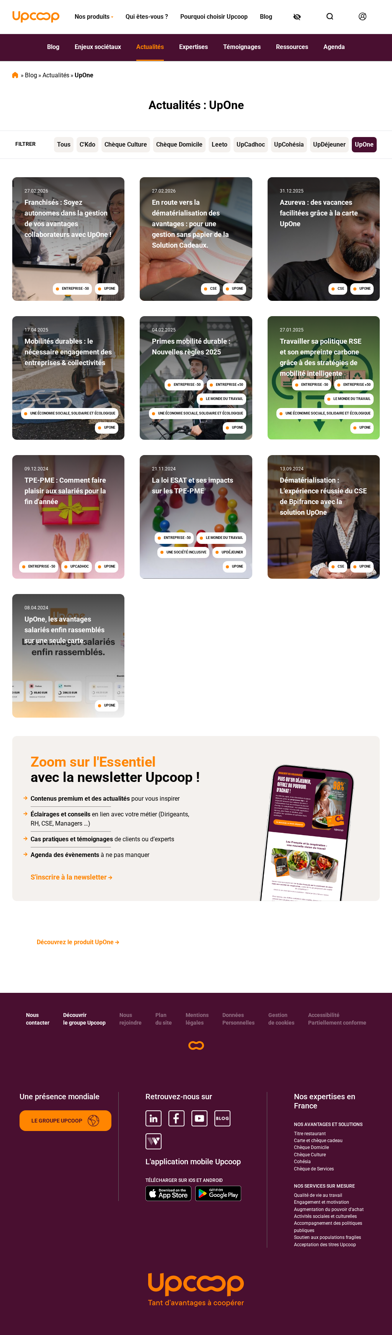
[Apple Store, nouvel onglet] (168, 1193)
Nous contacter (37, 1019)
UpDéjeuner (329, 144)
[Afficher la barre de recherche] (330, 16)
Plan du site (163, 1019)
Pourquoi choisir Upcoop (214, 16)
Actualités (150, 47)
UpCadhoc (251, 144)
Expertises (193, 47)
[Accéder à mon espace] (363, 16)
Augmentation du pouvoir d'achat (329, 1209)
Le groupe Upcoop (56, 1121)
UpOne (364, 144)
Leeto (219, 144)
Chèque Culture (126, 144)
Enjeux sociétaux (98, 47)
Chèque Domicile (179, 144)
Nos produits (92, 16)
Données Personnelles (238, 1019)
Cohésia (302, 1161)
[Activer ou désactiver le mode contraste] (297, 16)
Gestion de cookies (281, 1019)
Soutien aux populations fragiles (327, 1237)
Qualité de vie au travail (318, 1195)
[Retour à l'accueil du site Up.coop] (196, 1045)
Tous (63, 144)
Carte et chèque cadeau (318, 1140)
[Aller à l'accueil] (36, 17)
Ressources (292, 47)
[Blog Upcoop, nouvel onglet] (222, 1118)
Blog (266, 16)
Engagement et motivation (321, 1202)
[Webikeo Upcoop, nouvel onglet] (153, 1141)
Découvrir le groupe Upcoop (84, 1019)
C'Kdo (87, 144)
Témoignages (242, 47)
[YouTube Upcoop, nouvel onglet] (199, 1118)
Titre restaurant (310, 1133)
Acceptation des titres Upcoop (325, 1244)
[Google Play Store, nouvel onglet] (218, 1193)
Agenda (334, 47)
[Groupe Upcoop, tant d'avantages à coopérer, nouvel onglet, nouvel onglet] (196, 1290)
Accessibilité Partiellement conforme (337, 1019)
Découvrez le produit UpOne (75, 942)
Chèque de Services (314, 1169)
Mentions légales (197, 1019)
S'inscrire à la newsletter (69, 877)
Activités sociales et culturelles (325, 1216)
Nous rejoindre (130, 1019)
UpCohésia (289, 144)
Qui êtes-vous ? (147, 16)
